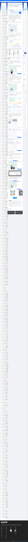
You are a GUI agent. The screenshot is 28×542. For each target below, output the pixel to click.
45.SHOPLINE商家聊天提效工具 (5, 71)
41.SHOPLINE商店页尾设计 (4, 65)
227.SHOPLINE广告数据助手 (5, 340)
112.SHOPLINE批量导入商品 (5, 170)
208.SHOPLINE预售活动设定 (5, 312)
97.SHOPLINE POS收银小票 (5, 148)
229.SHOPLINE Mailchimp (4, 343)
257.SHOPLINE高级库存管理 (5, 384)
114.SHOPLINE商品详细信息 (5, 173)
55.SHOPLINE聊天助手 (4, 86)
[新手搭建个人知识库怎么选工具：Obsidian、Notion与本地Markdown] (24, 57)
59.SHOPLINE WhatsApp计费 (5, 92)
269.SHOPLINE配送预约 (4, 402)
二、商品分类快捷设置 (25, 6)
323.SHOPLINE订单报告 (4, 482)
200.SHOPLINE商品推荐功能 (5, 300)
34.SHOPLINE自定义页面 (4, 55)
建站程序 (11, 3)
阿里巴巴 (25, 128)
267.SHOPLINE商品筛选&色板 (5, 399)
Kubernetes (26, 93)
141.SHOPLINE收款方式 (4, 213)
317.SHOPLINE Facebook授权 (5, 473)
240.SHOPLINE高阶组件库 (4, 359)
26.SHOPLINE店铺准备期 (4, 43)
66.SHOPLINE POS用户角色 (5, 102)
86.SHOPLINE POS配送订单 (5, 132)
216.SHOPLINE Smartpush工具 (5, 324)
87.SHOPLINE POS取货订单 (5, 133)
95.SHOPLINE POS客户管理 (5, 145)
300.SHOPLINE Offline (4, 448)
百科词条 (20, 10)
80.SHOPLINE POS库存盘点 (5, 123)
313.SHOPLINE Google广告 (5, 467)
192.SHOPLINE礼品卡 (4, 288)
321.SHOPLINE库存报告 (4, 479)
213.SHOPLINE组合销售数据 (5, 319)
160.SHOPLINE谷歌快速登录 (5, 241)
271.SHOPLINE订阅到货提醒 (5, 405)
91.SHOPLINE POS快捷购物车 (5, 139)
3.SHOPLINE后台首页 (4, 9)
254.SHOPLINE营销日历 (4, 380)
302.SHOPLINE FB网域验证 (5, 451)
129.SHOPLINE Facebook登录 (5, 195)
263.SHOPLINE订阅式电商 (4, 393)
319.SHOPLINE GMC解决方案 (5, 476)
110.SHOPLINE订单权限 (4, 167)
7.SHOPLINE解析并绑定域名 (5, 15)
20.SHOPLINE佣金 (4, 34)
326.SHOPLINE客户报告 (4, 486)
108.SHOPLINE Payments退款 (5, 164)
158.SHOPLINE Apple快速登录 (5, 238)
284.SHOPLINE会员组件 (4, 424)
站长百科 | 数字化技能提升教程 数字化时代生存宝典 (6, 0)
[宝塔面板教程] (24, 25)
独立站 (13, 3)
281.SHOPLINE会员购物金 (4, 420)
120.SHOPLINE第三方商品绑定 (5, 182)
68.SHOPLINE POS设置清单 (5, 105)
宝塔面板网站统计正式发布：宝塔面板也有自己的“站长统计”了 (26, 68)
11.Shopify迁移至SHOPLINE (5, 21)
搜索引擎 (25, 110)
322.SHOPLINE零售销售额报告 (5, 480)
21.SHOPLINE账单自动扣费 (4, 36)
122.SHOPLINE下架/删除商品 (5, 185)
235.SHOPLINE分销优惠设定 (5, 352)
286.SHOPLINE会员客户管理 (5, 427)
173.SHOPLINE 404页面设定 (5, 260)
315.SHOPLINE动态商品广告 (5, 470)
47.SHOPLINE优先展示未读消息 (5, 74)
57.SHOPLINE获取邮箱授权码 (5, 89)
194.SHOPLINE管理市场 (4, 291)
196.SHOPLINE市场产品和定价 (5, 294)
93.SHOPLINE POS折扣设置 (5, 142)
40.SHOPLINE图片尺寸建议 (5, 64)
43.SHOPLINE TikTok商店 (4, 68)
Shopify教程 (26, 34)
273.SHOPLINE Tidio (4, 408)
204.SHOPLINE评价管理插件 (5, 306)
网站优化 (25, 116)
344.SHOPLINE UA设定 (4, 513)
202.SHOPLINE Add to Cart (5, 303)
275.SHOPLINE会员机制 (4, 411)
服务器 (1, 535)
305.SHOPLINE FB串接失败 (5, 455)
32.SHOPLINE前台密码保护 (5, 52)
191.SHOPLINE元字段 (4, 287)
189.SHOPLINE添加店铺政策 (5, 284)
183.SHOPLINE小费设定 (4, 275)
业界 (25, 103)
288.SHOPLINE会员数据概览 (5, 430)
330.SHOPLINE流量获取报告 (5, 492)
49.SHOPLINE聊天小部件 (4, 77)
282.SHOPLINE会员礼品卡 (4, 421)
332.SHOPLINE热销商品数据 (5, 495)
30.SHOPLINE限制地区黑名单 (5, 49)
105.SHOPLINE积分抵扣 (4, 160)
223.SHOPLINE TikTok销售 (4, 334)
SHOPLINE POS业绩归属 (19, 212)
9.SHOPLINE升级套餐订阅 (4, 18)
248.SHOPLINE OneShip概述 (5, 371)
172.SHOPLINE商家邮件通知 (5, 259)
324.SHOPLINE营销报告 (4, 483)
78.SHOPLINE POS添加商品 (5, 120)
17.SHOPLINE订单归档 (4, 30)
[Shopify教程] (24, 34)
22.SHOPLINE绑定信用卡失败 (5, 37)
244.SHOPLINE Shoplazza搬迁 (5, 365)
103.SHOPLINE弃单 (4, 157)
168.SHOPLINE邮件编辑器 (4, 253)
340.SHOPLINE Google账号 (5, 507)
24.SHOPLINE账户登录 (4, 40)
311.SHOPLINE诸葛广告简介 (5, 464)
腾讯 (25, 121)
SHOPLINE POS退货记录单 (11, 212)
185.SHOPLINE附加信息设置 (5, 278)
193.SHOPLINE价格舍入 (4, 290)
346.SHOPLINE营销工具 (4, 516)
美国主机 (25, 119)
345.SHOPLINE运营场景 (4, 514)
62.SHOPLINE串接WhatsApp (5, 96)
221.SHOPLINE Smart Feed (5, 331)
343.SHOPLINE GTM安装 (4, 511)
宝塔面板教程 (26, 25)
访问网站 (20, 12)
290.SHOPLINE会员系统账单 (5, 433)
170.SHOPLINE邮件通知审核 (5, 256)
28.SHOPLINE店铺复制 (4, 46)
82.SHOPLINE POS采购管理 (5, 126)
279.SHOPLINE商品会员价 (4, 417)
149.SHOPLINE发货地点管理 (5, 225)
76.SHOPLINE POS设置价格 (5, 117)
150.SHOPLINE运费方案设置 (5, 226)
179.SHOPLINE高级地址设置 (5, 269)
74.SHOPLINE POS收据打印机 (5, 114)
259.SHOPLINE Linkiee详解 (5, 387)
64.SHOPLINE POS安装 (4, 99)
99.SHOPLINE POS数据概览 (5, 151)
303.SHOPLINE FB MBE (4, 452)
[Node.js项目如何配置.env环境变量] (24, 79)
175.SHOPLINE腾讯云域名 (4, 263)
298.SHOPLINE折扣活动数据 (5, 445)
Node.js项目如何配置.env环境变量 (26, 79)
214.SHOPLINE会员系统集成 (5, 321)
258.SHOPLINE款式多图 (4, 386)
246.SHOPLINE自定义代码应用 (5, 368)
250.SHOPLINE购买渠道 (4, 374)
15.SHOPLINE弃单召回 (4, 27)
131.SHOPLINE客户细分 (4, 198)
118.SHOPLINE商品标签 (4, 179)
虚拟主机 (25, 123)
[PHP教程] (24, 42)
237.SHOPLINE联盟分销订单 (5, 355)
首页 (9, 3)
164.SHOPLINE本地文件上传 (5, 247)
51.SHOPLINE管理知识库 (4, 80)
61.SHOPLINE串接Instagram (5, 95)
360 (25, 87)
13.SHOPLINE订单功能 (4, 24)
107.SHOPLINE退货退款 (4, 163)
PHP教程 (26, 42)
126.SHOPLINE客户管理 (4, 191)
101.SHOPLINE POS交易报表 (5, 154)
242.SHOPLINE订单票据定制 (5, 362)
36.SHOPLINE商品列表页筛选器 (5, 58)
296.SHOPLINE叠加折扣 (4, 442)
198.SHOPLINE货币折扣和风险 (5, 297)
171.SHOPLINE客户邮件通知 (5, 257)
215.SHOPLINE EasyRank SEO (5, 322)
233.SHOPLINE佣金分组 (4, 349)
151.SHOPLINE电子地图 (4, 228)
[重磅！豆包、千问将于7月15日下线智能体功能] (24, 62)
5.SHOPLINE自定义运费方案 (5, 12)
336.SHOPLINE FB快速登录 (5, 501)
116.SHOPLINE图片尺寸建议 (5, 176)
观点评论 (25, 125)
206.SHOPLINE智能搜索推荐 (5, 309)
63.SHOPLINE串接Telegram (5, 98)
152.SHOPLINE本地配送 (4, 229)
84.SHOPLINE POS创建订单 (5, 129)
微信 (25, 106)
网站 (25, 114)
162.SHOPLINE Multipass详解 (5, 244)
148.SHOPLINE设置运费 (4, 223)
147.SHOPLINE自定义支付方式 (5, 222)
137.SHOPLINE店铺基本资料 (5, 207)
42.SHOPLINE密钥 (4, 67)
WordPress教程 (26, 20)
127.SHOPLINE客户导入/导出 (5, 192)
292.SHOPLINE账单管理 (4, 436)
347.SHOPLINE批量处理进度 (5, 517)
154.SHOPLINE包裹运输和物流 (5, 232)
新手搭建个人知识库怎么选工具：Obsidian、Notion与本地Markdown (26, 57)
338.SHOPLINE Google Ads (5, 504)
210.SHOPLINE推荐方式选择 (5, 315)
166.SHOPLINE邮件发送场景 (5, 250)
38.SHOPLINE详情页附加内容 (5, 61)
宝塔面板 (25, 105)
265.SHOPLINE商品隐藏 (4, 396)
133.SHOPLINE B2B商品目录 (5, 201)
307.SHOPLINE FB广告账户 (5, 458)
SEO (25, 97)
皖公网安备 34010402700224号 (17, 541)
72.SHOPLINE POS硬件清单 (5, 111)
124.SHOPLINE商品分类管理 (5, 188)
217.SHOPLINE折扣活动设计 (5, 325)
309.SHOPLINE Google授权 (5, 461)
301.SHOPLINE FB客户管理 (5, 449)
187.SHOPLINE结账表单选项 (5, 281)
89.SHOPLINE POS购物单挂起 (5, 136)
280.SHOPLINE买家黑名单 (4, 418)
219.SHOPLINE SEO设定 (4, 328)
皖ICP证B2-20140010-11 (23, 541)
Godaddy (26, 91)
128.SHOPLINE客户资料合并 (5, 194)
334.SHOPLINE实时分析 (4, 498)
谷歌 (25, 126)
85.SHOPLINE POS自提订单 (5, 130)
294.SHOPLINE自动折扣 (4, 439)
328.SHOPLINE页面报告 (4, 489)
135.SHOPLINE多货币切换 (4, 204)
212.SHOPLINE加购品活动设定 (5, 318)
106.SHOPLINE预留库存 (4, 161)
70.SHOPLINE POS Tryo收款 (5, 108)
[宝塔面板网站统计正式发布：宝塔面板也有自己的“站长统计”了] (24, 68)
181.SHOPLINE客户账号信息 (5, 272)
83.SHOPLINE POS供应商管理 (5, 127)
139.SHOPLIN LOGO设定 (4, 210)
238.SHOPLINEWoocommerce (5, 356)
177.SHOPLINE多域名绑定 (4, 266)
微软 (25, 107)
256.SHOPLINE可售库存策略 (5, 383)
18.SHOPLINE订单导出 (4, 31)
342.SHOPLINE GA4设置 (4, 510)
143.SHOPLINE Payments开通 (5, 216)
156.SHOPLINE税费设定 (4, 235)
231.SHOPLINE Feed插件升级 (5, 346)
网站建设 (25, 118)
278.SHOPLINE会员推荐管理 (5, 415)
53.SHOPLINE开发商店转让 (5, 83)
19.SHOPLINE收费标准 (4, 33)
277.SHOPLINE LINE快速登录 (5, 414)
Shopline (10, 208)
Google (25, 92)
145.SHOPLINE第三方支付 (4, 219)
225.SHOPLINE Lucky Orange (5, 337)
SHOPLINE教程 (16, 3)
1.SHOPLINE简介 (3, 6)
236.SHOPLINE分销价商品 (4, 353)
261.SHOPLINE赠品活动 (4, 390)
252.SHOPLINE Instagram (4, 377)
